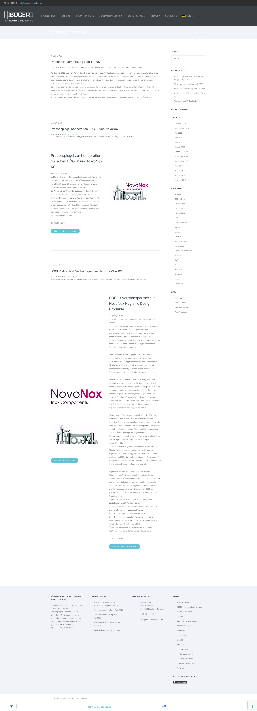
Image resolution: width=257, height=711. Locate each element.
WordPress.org (181, 312)
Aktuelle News (47, 16)
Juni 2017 (179, 166)
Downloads (171, 16)
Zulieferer (179, 283)
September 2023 (182, 128)
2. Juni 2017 (57, 122)
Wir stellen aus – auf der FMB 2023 (188, 84)
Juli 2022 (178, 133)
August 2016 (180, 175)
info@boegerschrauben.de (31, 3)
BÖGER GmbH (100, 67)
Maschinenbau (181, 222)
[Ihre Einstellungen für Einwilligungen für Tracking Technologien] (252, 706)
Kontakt (180, 640)
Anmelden (179, 298)
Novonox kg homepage (64, 460)
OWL (109, 137)
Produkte (65, 16)
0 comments (73, 67)
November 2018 (181, 156)
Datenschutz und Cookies (187, 621)
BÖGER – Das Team (136, 16)
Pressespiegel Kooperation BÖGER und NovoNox (84, 129)
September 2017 (181, 161)
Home (196, 33)
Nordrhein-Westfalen (90, 137)
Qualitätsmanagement (110, 16)
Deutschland (111, 67)
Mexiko (178, 236)
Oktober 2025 (180, 123)
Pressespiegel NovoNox (65, 231)
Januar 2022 (180, 147)
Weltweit (155, 16)
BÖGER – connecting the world (189, 607)
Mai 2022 (178, 142)
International (180, 213)
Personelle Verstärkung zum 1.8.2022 (76, 62)
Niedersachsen (63, 137)
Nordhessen (75, 137)
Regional (130, 137)
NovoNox (103, 137)
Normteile (184, 649)
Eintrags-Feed (180, 303)
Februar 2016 (180, 180)
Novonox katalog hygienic (124, 546)
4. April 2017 (57, 265)
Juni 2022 (179, 138)
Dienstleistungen (85, 16)
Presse (114, 137)
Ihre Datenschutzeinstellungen (137, 706)
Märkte (72, 279)
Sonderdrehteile (186, 654)
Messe (177, 227)
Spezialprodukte (186, 659)
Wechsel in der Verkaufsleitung (187, 101)
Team (140, 67)
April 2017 (179, 170)
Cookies (180, 616)
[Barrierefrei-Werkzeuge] (11, 706)
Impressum (181, 635)
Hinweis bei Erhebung (99, 706)
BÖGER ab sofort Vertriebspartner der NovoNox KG (86, 271)
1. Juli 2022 (56, 55)
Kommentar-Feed (182, 307)
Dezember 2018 (181, 152)
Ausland (202, 33)
